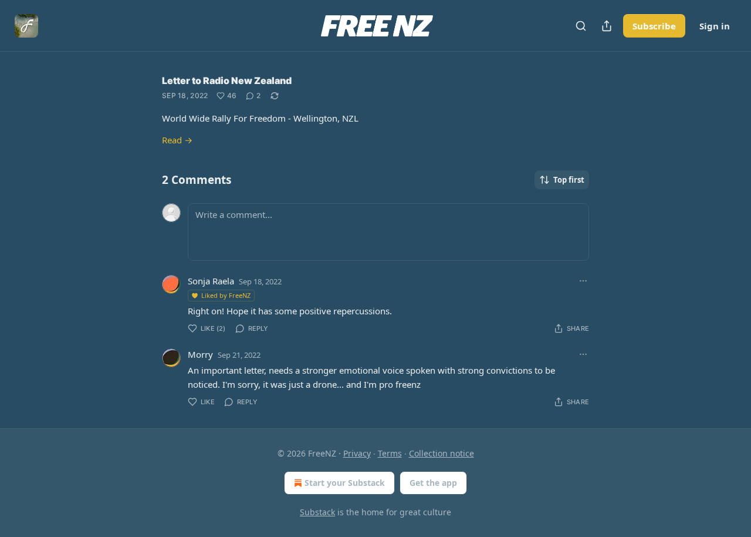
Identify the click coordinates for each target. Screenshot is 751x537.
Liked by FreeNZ (226, 295)
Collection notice (441, 453)
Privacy (357, 453)
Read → (177, 140)
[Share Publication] (606, 26)
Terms (390, 453)
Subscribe (654, 26)
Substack (317, 512)
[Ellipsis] (583, 280)
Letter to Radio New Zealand (227, 80)
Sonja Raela (211, 281)
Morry (200, 354)
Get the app (433, 482)
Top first (568, 179)
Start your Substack (345, 482)
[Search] (581, 26)
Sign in (714, 26)
